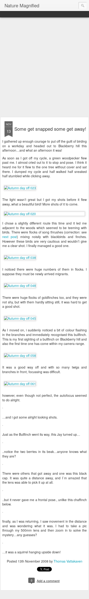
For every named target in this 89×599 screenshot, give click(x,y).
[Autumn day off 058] (20, 355)
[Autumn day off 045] (20, 318)
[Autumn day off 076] (2, 492)
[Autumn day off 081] (2, 513)
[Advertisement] (44, 67)
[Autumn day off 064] (2, 409)
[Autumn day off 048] (20, 285)
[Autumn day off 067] (2, 426)
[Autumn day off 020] (44, 214)
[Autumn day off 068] (2, 444)
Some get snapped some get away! (50, 128)
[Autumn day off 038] (20, 257)
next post (9, 236)
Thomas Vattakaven (68, 561)
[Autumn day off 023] (20, 188)
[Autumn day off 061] (20, 383)
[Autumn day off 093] (2, 544)
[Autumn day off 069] (2, 465)
